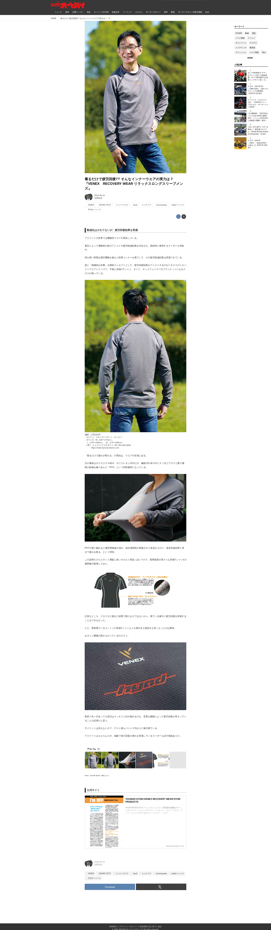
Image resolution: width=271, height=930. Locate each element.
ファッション (240, 52)
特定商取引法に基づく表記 (151, 926)
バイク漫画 (240, 38)
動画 (247, 33)
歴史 (254, 33)
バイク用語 (254, 52)
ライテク (253, 43)
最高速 (252, 48)
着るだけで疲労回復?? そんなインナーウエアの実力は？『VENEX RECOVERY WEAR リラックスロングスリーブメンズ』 (134, 183)
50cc (264, 52)
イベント (251, 38)
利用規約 (113, 926)
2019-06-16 (99, 195)
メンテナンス (240, 48)
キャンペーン (240, 43)
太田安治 (98, 198)
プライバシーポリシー (128, 926)
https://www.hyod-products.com (105, 448)
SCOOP (238, 33)
